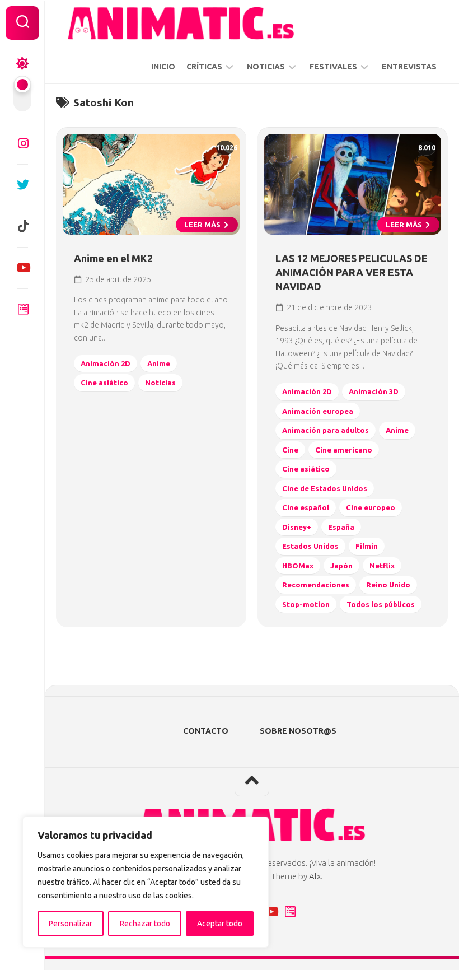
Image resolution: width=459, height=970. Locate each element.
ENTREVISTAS (409, 66)
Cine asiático (104, 382)
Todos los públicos (380, 604)
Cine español (305, 507)
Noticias (160, 382)
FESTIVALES (333, 66)
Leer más (203, 224)
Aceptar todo (219, 923)
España (341, 527)
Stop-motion (306, 604)
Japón (341, 566)
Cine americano (343, 450)
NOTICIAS (266, 66)
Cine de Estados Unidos (324, 488)
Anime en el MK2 (113, 258)
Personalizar (70, 923)
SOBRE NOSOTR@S (298, 730)
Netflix (382, 566)
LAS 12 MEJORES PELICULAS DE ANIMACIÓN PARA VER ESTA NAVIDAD (351, 272)
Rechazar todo (145, 923)
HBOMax (297, 566)
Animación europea (317, 411)
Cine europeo (370, 507)
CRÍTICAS (204, 66)
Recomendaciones (315, 585)
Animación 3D (374, 391)
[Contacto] (22, 309)
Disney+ (296, 527)
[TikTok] (22, 226)
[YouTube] (22, 267)
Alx (315, 876)
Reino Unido (388, 585)
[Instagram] (22, 143)
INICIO (163, 66)
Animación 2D (105, 363)
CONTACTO (205, 730)
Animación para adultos (325, 430)
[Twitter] (22, 184)
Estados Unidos (310, 546)
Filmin (366, 546)
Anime (158, 363)
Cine (290, 450)
